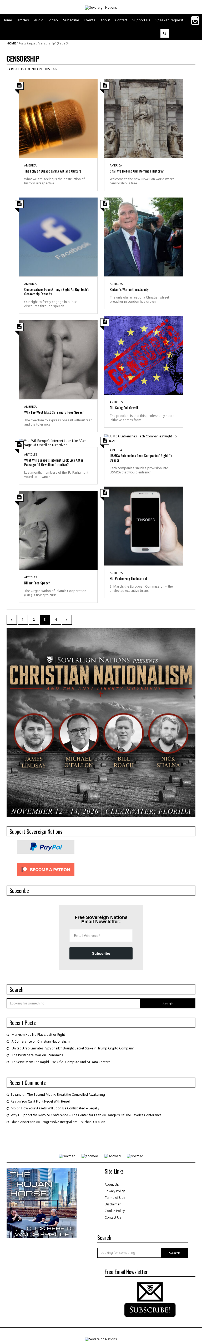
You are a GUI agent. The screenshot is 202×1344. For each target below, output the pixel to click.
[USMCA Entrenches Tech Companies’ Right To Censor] (143, 438)
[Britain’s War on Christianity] (143, 236)
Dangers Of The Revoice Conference (134, 1115)
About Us (112, 1184)
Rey (13, 1101)
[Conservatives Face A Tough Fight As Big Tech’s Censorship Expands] (58, 236)
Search (168, 1003)
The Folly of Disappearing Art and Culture (52, 171)
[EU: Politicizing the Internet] (143, 525)
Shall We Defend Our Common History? (137, 171)
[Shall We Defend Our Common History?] (143, 118)
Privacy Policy (115, 1191)
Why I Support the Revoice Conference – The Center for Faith (56, 1115)
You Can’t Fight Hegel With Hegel (46, 1101)
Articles (116, 284)
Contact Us (113, 1217)
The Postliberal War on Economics (37, 1055)
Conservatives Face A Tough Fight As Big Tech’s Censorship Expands (56, 291)
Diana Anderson (23, 1122)
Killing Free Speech (37, 582)
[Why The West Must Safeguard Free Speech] (58, 359)
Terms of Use (115, 1197)
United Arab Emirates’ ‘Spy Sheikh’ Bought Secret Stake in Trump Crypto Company (73, 1048)
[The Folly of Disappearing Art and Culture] (58, 118)
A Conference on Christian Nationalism (41, 1041)
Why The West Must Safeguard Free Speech (54, 412)
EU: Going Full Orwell (124, 407)
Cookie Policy (115, 1211)
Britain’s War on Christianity (129, 289)
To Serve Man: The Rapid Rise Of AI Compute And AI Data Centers (61, 1062)
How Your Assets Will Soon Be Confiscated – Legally (60, 1108)
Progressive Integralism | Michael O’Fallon (73, 1122)
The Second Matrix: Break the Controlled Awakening (66, 1094)
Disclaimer (113, 1204)
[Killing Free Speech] (58, 530)
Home (11, 43)
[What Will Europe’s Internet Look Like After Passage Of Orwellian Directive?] (58, 442)
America (30, 165)
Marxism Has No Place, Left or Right (38, 1034)
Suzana (16, 1094)
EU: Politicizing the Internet (128, 578)
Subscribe (101, 953)
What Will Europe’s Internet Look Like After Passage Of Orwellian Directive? (53, 462)
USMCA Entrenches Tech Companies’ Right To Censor (141, 458)
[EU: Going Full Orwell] (143, 355)
